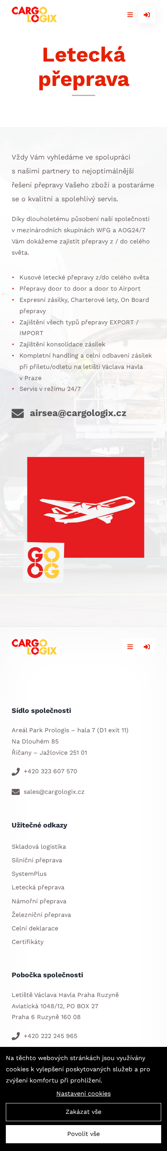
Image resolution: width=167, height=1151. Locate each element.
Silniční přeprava (37, 860)
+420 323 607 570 (50, 771)
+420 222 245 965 (50, 1036)
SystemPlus (29, 873)
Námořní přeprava (39, 901)
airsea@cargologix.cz (78, 413)
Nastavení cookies (83, 1093)
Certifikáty (27, 941)
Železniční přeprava (41, 914)
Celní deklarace (35, 928)
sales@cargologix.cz (54, 791)
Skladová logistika (39, 846)
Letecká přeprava (38, 887)
